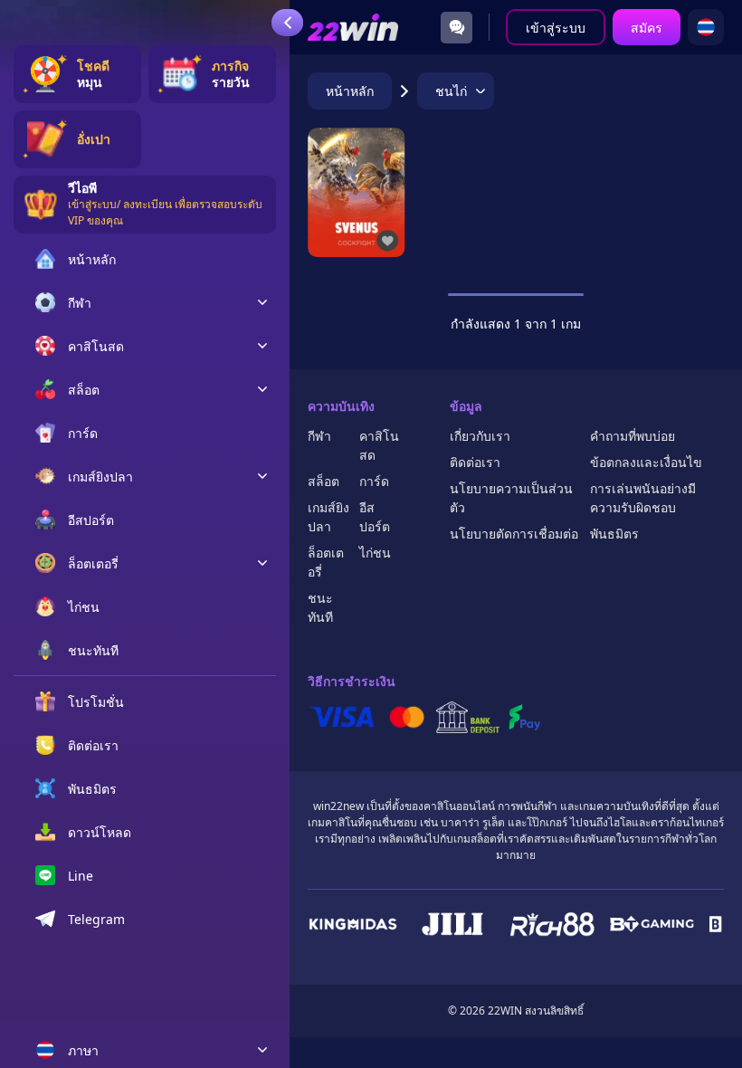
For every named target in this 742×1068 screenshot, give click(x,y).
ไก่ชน (375, 552)
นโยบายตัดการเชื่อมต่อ (514, 533)
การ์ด (374, 481)
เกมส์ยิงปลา (328, 517)
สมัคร (646, 27)
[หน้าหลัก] (353, 28)
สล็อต (323, 481)
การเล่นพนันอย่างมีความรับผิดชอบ (643, 498)
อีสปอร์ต (374, 517)
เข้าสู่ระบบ (555, 27)
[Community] (456, 27)
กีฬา (319, 435)
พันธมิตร (614, 533)
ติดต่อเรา (475, 462)
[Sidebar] (287, 22)
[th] (706, 27)
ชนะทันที (320, 607)
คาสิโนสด (379, 445)
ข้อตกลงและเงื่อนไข (646, 462)
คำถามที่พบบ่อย (632, 435)
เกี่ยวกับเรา (480, 435)
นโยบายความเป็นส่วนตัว (511, 498)
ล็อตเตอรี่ (326, 562)
